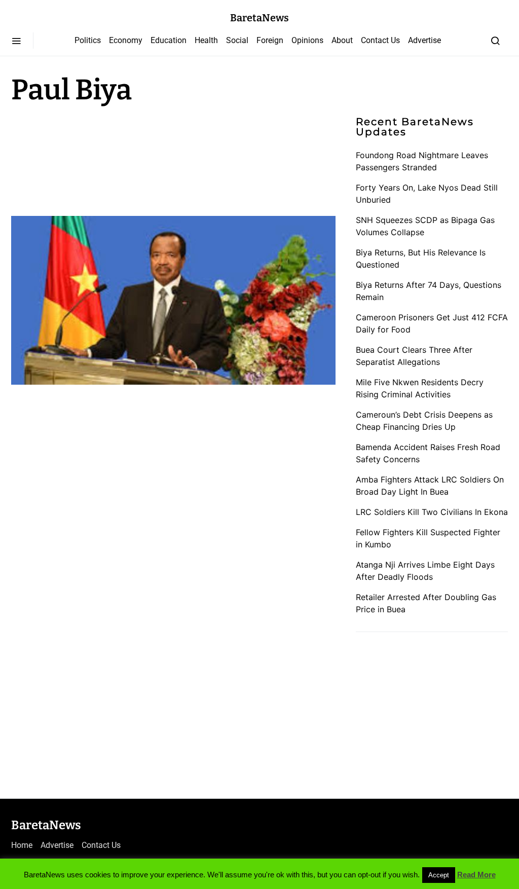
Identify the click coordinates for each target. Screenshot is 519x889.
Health (206, 40)
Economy (125, 40)
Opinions (307, 40)
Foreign (269, 40)
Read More (476, 874)
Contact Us (380, 40)
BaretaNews (259, 18)
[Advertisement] (92, 158)
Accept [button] (438, 875)
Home (21, 845)
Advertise (424, 40)
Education (169, 40)
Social (237, 40)
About (342, 40)
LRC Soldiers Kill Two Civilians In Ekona (432, 512)
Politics (88, 40)
